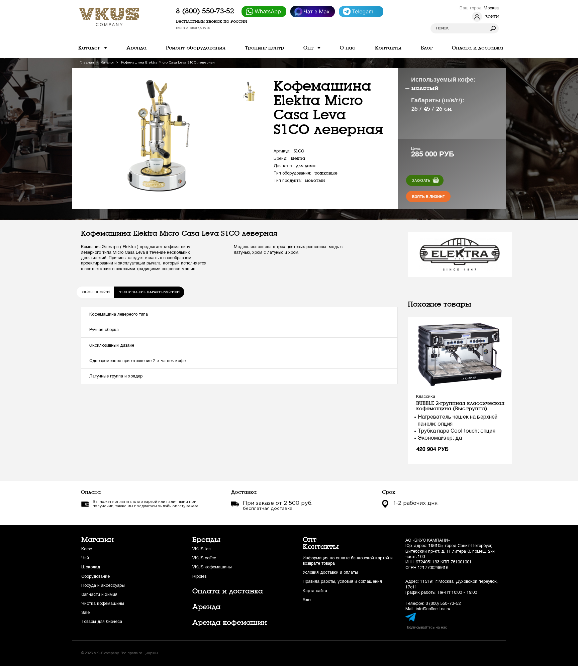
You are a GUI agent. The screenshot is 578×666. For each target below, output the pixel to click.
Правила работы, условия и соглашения (342, 581)
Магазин (97, 539)
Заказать (421, 180)
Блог (307, 600)
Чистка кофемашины (102, 603)
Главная (87, 62)
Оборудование (95, 576)
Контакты (321, 546)
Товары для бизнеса (101, 622)
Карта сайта (315, 591)
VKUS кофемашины (212, 567)
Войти (492, 17)
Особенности (96, 292)
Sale (85, 613)
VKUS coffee (204, 558)
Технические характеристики (149, 292)
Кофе (86, 549)
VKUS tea (201, 549)
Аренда (206, 606)
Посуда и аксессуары (103, 585)
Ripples (199, 576)
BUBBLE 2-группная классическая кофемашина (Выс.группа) (460, 406)
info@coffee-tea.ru (433, 609)
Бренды (206, 539)
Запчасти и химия (99, 594)
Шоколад (90, 567)
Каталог (107, 62)
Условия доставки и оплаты (330, 572)
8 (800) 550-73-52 (205, 11)
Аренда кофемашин (229, 622)
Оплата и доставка (227, 591)
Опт (309, 539)
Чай (85, 558)
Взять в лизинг (428, 196)
